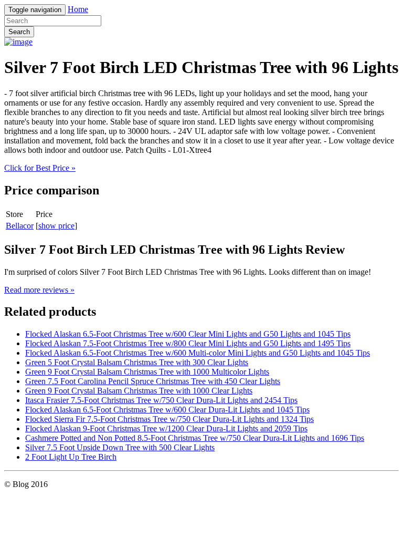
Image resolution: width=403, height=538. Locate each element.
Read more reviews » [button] (39, 289)
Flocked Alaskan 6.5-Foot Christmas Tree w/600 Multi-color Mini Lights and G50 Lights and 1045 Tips (197, 352)
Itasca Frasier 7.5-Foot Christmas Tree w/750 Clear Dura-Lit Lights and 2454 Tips (161, 400)
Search (19, 32)
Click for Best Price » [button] (40, 167)
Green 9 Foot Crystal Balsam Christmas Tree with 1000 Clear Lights (138, 390)
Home (78, 9)
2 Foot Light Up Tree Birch (70, 456)
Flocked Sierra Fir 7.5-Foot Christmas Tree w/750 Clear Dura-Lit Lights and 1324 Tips (169, 419)
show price (56, 225)
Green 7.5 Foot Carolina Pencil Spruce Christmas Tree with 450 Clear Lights (152, 381)
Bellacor (20, 225)
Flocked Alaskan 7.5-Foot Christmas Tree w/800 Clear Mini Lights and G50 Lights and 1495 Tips (188, 343)
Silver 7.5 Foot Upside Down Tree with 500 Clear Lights (120, 447)
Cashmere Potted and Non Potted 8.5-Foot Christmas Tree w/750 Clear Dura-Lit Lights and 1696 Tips (194, 437)
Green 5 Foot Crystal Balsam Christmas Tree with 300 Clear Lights (136, 362)
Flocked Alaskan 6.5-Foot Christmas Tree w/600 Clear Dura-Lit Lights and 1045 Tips (167, 409)
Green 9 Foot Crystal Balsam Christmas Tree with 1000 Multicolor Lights (147, 371)
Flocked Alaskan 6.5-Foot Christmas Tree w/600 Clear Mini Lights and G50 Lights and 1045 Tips (188, 333)
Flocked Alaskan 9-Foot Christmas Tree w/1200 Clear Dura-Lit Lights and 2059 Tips (166, 428)
